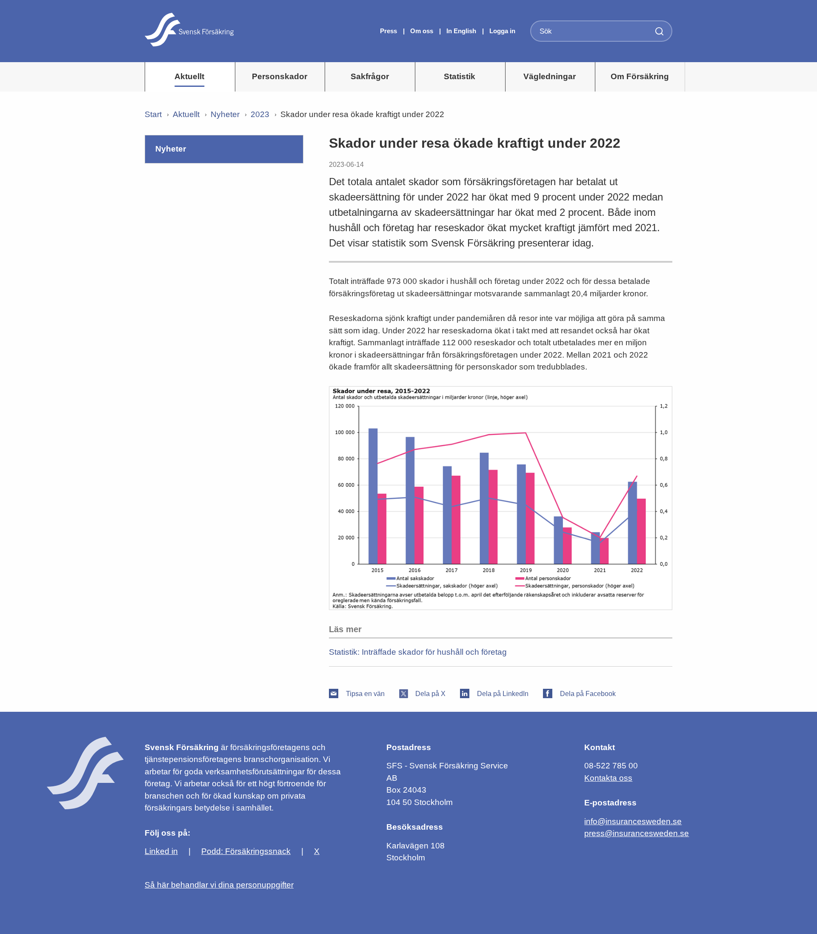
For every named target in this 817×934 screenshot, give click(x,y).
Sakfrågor (370, 76)
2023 (260, 114)
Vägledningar (549, 76)
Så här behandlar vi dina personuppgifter (219, 884)
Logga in (502, 30)
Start (153, 114)
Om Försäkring (640, 76)
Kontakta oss (608, 778)
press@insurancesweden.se (636, 833)
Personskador (279, 76)
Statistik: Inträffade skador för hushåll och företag (418, 651)
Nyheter (225, 114)
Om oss (422, 30)
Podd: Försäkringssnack (246, 851)
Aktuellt (189, 76)
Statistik (459, 76)
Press (389, 30)
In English (461, 30)
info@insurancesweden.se (633, 821)
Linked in (161, 851)
